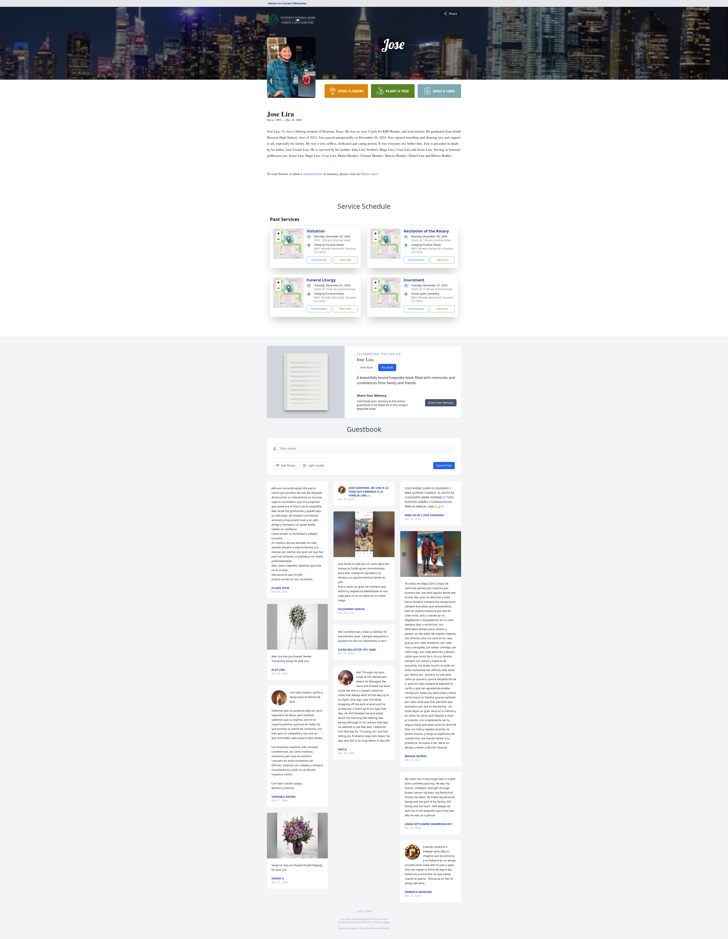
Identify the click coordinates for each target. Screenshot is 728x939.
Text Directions (319, 259)
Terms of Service (374, 922)
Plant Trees (345, 259)
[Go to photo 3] (430, 574)
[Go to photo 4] (433, 574)
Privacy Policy (353, 922)
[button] (288, 240)
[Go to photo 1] (426, 574)
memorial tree (312, 173)
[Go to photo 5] (435, 574)
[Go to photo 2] (428, 574)
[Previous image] (404, 554)
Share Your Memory (440, 402)
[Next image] (457, 554)
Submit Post (444, 465)
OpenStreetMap (368, 928)
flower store (370, 173)
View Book (366, 367)
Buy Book (387, 367)
